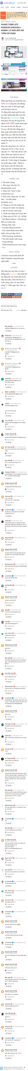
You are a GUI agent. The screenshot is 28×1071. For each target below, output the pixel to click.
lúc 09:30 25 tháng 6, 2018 (11, 1051)
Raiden (7, 335)
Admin (7, 378)
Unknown (7, 496)
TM (6, 403)
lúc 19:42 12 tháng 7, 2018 (21, 686)
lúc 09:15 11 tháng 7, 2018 (19, 818)
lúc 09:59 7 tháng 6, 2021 (16, 335)
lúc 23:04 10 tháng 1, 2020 (18, 420)
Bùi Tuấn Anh (9, 447)
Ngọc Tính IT (8, 858)
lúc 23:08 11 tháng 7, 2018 (19, 749)
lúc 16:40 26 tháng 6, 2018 (11, 933)
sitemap (13, 7)
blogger (19, 7)
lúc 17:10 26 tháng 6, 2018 (19, 911)
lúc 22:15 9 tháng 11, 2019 (11, 435)
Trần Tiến (8, 420)
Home (2, 21)
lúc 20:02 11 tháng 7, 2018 (21, 758)
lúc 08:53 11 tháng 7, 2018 (11, 841)
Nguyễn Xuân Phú (10, 483)
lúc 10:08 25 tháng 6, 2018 (19, 1038)
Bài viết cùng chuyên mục (9, 306)
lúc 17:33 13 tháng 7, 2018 (15, 610)
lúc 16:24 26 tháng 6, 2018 (11, 953)
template (13, 21)
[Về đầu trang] (24, 1067)
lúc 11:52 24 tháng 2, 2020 (15, 403)
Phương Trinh (9, 472)
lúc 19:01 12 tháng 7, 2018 (11, 712)
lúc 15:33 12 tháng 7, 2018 (16, 735)
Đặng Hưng (8, 537)
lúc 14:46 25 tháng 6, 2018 (11, 1014)
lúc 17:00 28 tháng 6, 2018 (19, 881)
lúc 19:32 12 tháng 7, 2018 (19, 698)
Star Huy (7, 870)
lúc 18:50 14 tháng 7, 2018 (11, 550)
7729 (6, 621)
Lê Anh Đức (8, 509)
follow (7, 7)
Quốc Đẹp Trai (9, 724)
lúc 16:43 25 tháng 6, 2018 (18, 1004)
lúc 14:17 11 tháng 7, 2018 (18, 790)
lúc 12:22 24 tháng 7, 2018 (11, 484)
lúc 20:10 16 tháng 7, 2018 (18, 496)
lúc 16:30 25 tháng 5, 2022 (18, 326)
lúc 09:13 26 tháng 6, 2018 (11, 965)
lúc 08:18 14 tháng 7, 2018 (19, 575)
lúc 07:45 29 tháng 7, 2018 (18, 460)
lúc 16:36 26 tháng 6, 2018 (19, 942)
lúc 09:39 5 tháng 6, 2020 (16, 378)
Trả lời (9, 330)
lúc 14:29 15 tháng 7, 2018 (16, 520)
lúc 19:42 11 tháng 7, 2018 (11, 771)
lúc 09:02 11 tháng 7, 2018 (18, 828)
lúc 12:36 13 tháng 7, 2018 (11, 646)
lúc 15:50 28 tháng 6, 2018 (19, 890)
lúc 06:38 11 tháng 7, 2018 (18, 869)
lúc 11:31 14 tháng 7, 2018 (21, 564)
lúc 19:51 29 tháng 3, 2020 (20, 391)
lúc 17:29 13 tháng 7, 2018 (15, 621)
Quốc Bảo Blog (9, 1013)
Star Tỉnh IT (8, 633)
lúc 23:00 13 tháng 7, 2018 (20, 585)
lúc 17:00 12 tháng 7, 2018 (21, 724)
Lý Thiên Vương (9, 839)
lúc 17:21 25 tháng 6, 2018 (11, 992)
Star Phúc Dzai (9, 673)
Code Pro (19, 16)
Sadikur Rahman (9, 434)
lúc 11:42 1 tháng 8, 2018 (20, 447)
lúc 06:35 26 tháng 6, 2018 (18, 977)
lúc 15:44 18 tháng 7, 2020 (11, 350)
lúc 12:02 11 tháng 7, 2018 (21, 805)
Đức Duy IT (8, 749)
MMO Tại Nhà (9, 392)
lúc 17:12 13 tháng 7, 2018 (19, 633)
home (2, 7)
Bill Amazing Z (9, 564)
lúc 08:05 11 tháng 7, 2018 (20, 858)
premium (7, 21)
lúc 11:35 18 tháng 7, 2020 (11, 365)
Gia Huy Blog (8, 585)
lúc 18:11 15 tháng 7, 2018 (19, 509)
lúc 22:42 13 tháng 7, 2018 (11, 598)
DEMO (14, 263)
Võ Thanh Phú (9, 758)
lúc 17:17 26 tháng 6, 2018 (19, 900)
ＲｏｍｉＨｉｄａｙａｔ (12, 348)
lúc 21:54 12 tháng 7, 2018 (11, 674)
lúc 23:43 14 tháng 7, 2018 (19, 537)
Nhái (6, 610)
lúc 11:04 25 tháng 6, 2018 (18, 1026)
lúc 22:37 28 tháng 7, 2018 (20, 472)
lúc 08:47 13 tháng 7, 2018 (18, 658)
